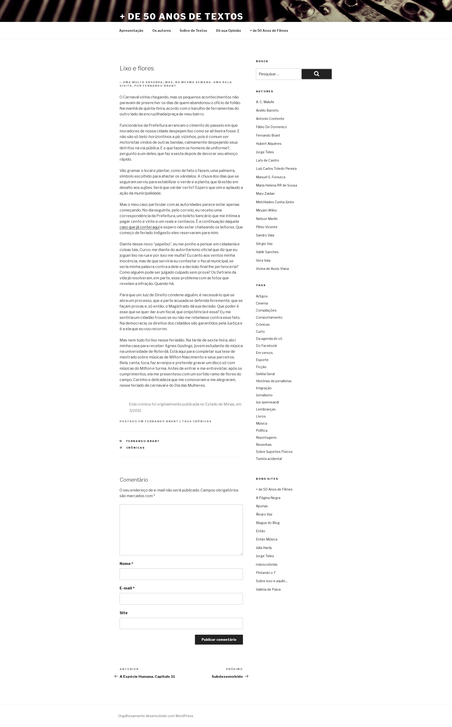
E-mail (127, 588)
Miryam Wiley (266, 210)
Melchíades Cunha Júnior (275, 202)
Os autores (161, 30)
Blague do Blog (268, 523)
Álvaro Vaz (264, 514)
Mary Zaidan (265, 193)
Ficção (261, 367)
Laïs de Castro (267, 160)
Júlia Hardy (264, 548)
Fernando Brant (162, 421)
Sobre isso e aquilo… (272, 581)
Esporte (262, 360)
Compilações (266, 310)
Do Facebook (266, 346)
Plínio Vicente (267, 227)
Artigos (262, 296)
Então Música (266, 539)
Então (260, 531)
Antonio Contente (270, 119)
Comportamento (269, 317)
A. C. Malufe (265, 102)
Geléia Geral (265, 374)
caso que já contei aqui (140, 227)
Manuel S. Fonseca (270, 177)
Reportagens (266, 437)
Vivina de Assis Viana (272, 269)
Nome (126, 563)
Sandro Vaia (265, 235)
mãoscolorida (266, 564)
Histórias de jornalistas (274, 381)
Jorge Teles (265, 152)
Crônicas (202, 421)
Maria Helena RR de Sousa (276, 185)
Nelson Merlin (267, 219)
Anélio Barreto (267, 110)
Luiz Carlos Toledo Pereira (276, 169)
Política (261, 430)
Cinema (262, 303)
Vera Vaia (263, 260)
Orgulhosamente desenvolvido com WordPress (155, 716)
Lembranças (266, 409)
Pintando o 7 (265, 573)
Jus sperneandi (267, 402)
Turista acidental (269, 459)
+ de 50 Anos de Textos (182, 16)
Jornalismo (264, 395)
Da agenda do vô (269, 339)
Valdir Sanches (267, 252)
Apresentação (131, 30)
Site (124, 613)
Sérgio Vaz (264, 244)
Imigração (264, 388)
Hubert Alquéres (269, 144)
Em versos (264, 353)
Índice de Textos (193, 30)
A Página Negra (268, 498)
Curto (260, 331)
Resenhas (264, 445)
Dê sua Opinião (228, 30)
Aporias (262, 506)
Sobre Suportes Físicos (274, 452)
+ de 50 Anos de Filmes (269, 30)
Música (261, 423)
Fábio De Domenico (271, 127)
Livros (261, 416)
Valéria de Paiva (268, 589)
